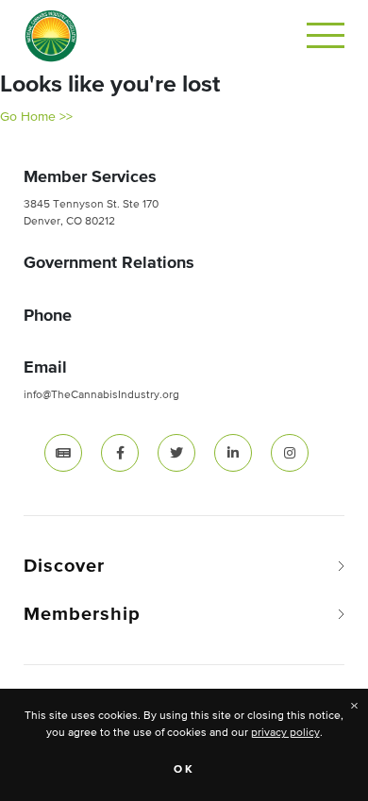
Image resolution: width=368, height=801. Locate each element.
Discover (64, 566)
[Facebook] (120, 452)
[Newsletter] (63, 452)
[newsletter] (63, 453)
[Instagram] (290, 452)
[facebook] (120, 453)
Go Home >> (36, 117)
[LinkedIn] (233, 452)
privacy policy (285, 733)
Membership (82, 614)
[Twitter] (176, 452)
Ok (184, 770)
